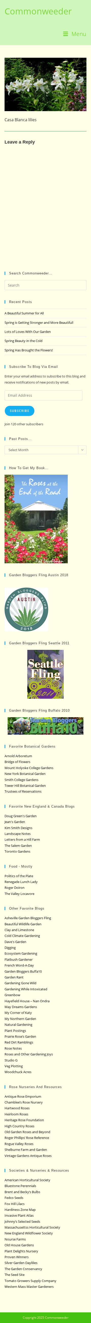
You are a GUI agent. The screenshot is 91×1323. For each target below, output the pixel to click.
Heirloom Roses (16, 1114)
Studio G (11, 1060)
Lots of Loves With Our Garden (28, 331)
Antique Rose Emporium (23, 1096)
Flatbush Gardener (19, 959)
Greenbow (12, 995)
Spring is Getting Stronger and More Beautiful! (39, 322)
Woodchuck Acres (18, 1072)
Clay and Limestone (19, 930)
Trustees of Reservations (23, 791)
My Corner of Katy (18, 1012)
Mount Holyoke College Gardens (29, 768)
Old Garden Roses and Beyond (27, 1132)
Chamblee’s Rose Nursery (24, 1102)
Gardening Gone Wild (20, 983)
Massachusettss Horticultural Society (32, 1227)
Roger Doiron (15, 887)
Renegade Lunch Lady (21, 881)
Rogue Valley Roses (19, 1143)
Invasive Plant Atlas (19, 1215)
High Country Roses (19, 1126)
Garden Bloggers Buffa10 (23, 971)
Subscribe (19, 411)
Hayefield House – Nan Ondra (27, 1001)
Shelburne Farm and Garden (26, 1149)
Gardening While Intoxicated (26, 989)
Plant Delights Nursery (21, 1251)
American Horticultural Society (27, 1180)
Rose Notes (13, 1048)
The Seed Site (15, 1274)
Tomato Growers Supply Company (30, 1280)
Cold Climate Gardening (22, 935)
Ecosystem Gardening (21, 953)
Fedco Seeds (14, 1197)
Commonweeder (38, 11)
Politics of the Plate (19, 876)
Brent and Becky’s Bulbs (22, 1192)
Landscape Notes (18, 833)
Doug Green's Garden (21, 816)
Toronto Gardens (17, 851)
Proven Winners (17, 1257)
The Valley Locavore (19, 893)
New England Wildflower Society (29, 1233)
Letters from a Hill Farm (22, 839)
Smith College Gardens (21, 779)
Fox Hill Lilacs (15, 1203)
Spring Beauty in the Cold (23, 340)
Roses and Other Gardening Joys (29, 1054)
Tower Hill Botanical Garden (25, 785)
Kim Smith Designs (18, 828)
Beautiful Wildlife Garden (23, 924)
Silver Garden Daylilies (21, 1262)
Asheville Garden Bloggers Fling (28, 918)
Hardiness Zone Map (20, 1209)
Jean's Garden (15, 821)
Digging (10, 947)
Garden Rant (14, 977)
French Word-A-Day (19, 965)
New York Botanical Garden (25, 773)
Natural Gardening (18, 1024)
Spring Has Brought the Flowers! (29, 350)
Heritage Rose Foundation (24, 1120)
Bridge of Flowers (17, 761)
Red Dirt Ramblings (19, 1042)
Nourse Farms (15, 1239)
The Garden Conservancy (23, 1269)
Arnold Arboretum (18, 756)
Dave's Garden (15, 941)
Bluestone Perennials (20, 1186)
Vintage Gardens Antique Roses (28, 1155)
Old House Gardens (19, 1245)
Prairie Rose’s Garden (20, 1036)
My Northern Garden (20, 1018)
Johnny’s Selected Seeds (22, 1221)
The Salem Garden (18, 845)
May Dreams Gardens (21, 1007)
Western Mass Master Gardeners (29, 1286)
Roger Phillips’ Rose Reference (27, 1137)
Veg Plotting (14, 1066)
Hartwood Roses (17, 1108)
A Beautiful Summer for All (24, 313)
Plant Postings (15, 1030)
